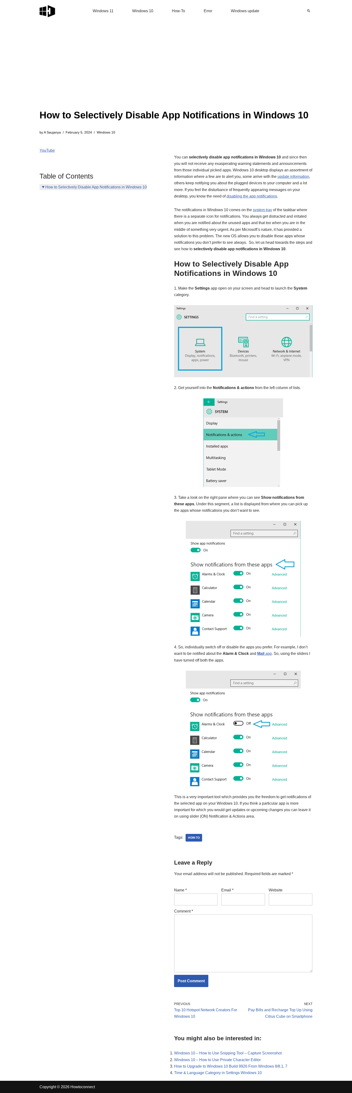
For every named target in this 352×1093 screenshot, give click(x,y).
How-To (178, 11)
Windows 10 (142, 11)
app (264, 653)
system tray (262, 210)
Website (276, 890)
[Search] (308, 10)
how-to (194, 837)
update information (293, 176)
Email (227, 890)
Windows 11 (103, 11)
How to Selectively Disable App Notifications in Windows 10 (96, 187)
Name (180, 890)
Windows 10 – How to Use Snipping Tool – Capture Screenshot (228, 1053)
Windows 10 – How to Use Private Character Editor (217, 1060)
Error (208, 11)
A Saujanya (52, 132)
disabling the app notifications (252, 196)
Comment (183, 911)
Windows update (245, 11)
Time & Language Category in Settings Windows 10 (218, 1073)
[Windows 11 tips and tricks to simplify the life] (48, 10)
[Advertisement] (174, 71)
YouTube (47, 150)
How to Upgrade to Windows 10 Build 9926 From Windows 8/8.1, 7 (230, 1066)
